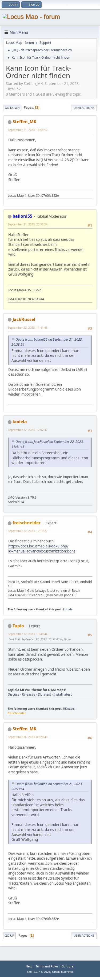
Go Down (12, 108)
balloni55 (22, 216)
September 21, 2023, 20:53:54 (27, 224)
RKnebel (69, 708)
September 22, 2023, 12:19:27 (27, 531)
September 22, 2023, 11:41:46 (27, 327)
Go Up (9, 935)
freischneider (27, 523)
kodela (20, 422)
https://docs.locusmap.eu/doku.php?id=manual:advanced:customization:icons (41, 549)
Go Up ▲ (68, 966)
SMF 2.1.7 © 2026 (38, 971)
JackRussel (24, 319)
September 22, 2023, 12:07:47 (27, 430)
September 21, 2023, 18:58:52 (27, 130)
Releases (28, 694)
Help (29, 966)
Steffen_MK (25, 122)
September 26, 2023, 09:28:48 (27, 737)
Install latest (63, 694)
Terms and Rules (47, 966)
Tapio (18, 626)
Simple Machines (63, 971)
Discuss (13, 694)
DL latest (44, 694)
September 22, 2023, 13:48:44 (27, 634)
